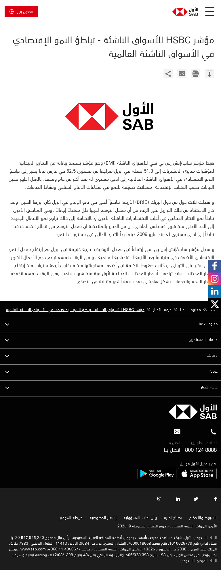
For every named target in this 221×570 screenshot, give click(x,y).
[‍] (209, 74)
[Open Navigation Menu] (209, 11)
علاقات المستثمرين (203, 339)
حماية (213, 371)
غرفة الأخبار (209, 387)
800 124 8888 (201, 449)
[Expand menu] (7, 324)
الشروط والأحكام (203, 517)
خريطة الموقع (71, 517)
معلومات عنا (208, 323)
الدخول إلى (25, 11)
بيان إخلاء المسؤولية (140, 517)
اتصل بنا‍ (172, 449)
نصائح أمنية (173, 517)
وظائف (212, 355)
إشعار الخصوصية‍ (103, 517)
